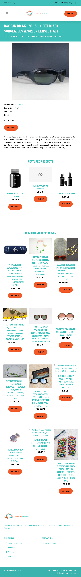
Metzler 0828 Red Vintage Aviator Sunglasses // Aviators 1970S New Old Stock (15, 455)
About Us (12, 548)
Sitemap (73, 573)
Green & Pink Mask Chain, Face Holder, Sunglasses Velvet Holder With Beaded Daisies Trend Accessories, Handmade (40, 266)
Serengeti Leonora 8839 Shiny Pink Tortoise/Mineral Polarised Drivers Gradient (66, 382)
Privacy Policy (62, 573)
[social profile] (14, 3)
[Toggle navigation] (7, 13)
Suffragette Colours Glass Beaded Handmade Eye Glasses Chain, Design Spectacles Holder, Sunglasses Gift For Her (15, 390)
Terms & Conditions (68, 570)
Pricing (70, 14)
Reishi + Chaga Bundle (66, 193)
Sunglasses (18, 104)
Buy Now (11, 128)
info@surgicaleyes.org (68, 3)
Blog (49, 570)
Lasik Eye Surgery (15, 543)
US (58, 3)
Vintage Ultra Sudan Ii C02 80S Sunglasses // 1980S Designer (65, 332)
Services (11, 552)
